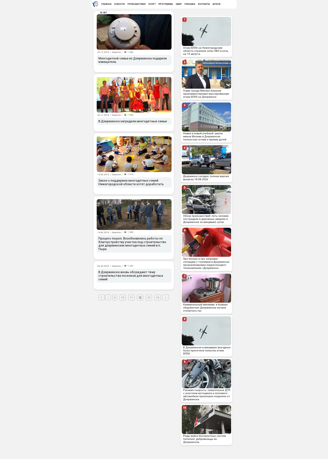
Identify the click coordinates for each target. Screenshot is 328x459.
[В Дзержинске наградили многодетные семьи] (134, 95)
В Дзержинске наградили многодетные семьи (132, 121)
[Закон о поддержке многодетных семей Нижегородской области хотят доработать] (134, 154)
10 (122, 297)
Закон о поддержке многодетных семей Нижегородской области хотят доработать (131, 182)
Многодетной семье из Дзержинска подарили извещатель (132, 60)
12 (140, 297)
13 (148, 297)
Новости (116, 52)
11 (131, 297)
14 (157, 297)
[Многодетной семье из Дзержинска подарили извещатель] (134, 32)
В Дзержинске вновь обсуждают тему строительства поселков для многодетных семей (130, 275)
